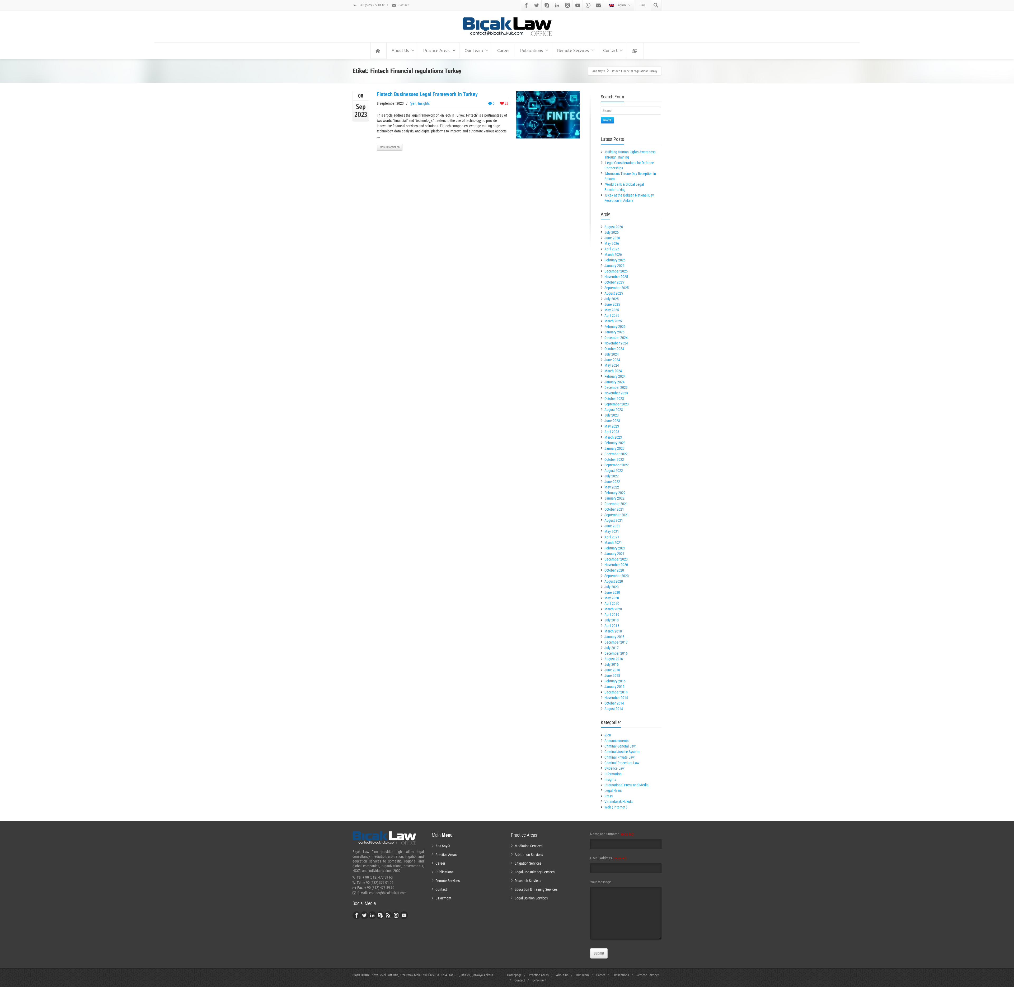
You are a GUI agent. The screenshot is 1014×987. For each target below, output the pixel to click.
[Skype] (547, 5)
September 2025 (616, 288)
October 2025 (614, 282)
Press (608, 796)
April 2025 (611, 315)
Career (503, 50)
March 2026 (613, 254)
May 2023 (611, 426)
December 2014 (616, 692)
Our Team (473, 50)
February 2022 (615, 493)
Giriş (642, 5)
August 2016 (613, 659)
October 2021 (614, 509)
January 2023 (614, 448)
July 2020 (611, 587)
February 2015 (615, 681)
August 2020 (613, 581)
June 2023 (612, 421)
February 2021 (615, 548)
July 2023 (611, 415)
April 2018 (611, 626)
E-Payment (443, 898)
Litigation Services (528, 863)
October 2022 (614, 459)
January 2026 (614, 265)
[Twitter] (536, 5)
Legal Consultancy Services (535, 872)
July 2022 (611, 476)
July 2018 (611, 620)
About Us (400, 50)
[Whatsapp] (588, 5)
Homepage (514, 975)
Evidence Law (614, 768)
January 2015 (614, 686)
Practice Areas (436, 50)
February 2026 (615, 260)
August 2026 (613, 227)
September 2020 (616, 576)
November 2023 (616, 393)
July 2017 (611, 648)
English (621, 5)
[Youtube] (577, 5)
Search (607, 120)
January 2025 (614, 332)
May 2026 (611, 243)
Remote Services (573, 50)
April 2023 (611, 432)
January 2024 (614, 382)
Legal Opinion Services (531, 898)
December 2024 (616, 338)
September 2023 (616, 404)
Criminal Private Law (619, 757)
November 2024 (616, 343)
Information (613, 774)
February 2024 (615, 376)
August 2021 (613, 520)
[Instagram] (567, 5)
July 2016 (611, 664)
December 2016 (616, 653)
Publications (531, 50)
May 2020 (611, 598)
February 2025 (615, 326)
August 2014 (613, 709)
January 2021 (614, 554)
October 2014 (614, 703)
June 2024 (612, 360)
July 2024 (611, 354)
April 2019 (611, 614)
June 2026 (612, 238)
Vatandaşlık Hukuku (618, 801)
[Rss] (388, 915)
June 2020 (612, 592)
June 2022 (612, 482)
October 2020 (614, 570)
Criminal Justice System (622, 752)
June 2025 (612, 304)
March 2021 (613, 542)
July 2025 (611, 299)
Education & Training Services (536, 889)
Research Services (528, 881)
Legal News (613, 790)
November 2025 (616, 277)
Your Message (600, 882)
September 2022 (616, 465)
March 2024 (613, 371)
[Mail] (598, 5)
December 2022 (616, 454)
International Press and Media (626, 785)
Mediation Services (528, 846)
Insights (424, 103)
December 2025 (616, 271)
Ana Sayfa (442, 846)
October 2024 (614, 349)
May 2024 (611, 365)
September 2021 (616, 515)
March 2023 (613, 437)
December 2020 (616, 559)
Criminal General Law (620, 746)
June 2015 (612, 675)
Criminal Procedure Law (621, 763)
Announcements (616, 741)
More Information (390, 147)
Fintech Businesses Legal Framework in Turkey (427, 94)
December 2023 (616, 387)
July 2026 (611, 232)
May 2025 (611, 310)
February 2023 (615, 443)
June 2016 (612, 670)
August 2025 (613, 293)
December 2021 (616, 504)
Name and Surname (612, 834)
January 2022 (614, 498)
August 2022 (613, 470)
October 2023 (614, 398)
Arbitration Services (529, 854)
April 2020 (611, 603)
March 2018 (613, 631)
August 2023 (613, 410)
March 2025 (613, 321)
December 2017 (616, 642)
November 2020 (616, 565)
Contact (403, 5)
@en (413, 103)
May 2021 (611, 531)
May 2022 (611, 487)
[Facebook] (526, 5)
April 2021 (611, 537)
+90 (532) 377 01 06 (372, 5)
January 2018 (614, 637)
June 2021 (612, 526)
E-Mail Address (608, 858)
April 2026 (611, 249)
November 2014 (616, 698)
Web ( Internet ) (615, 807)
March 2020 (613, 609)
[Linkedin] (557, 5)
